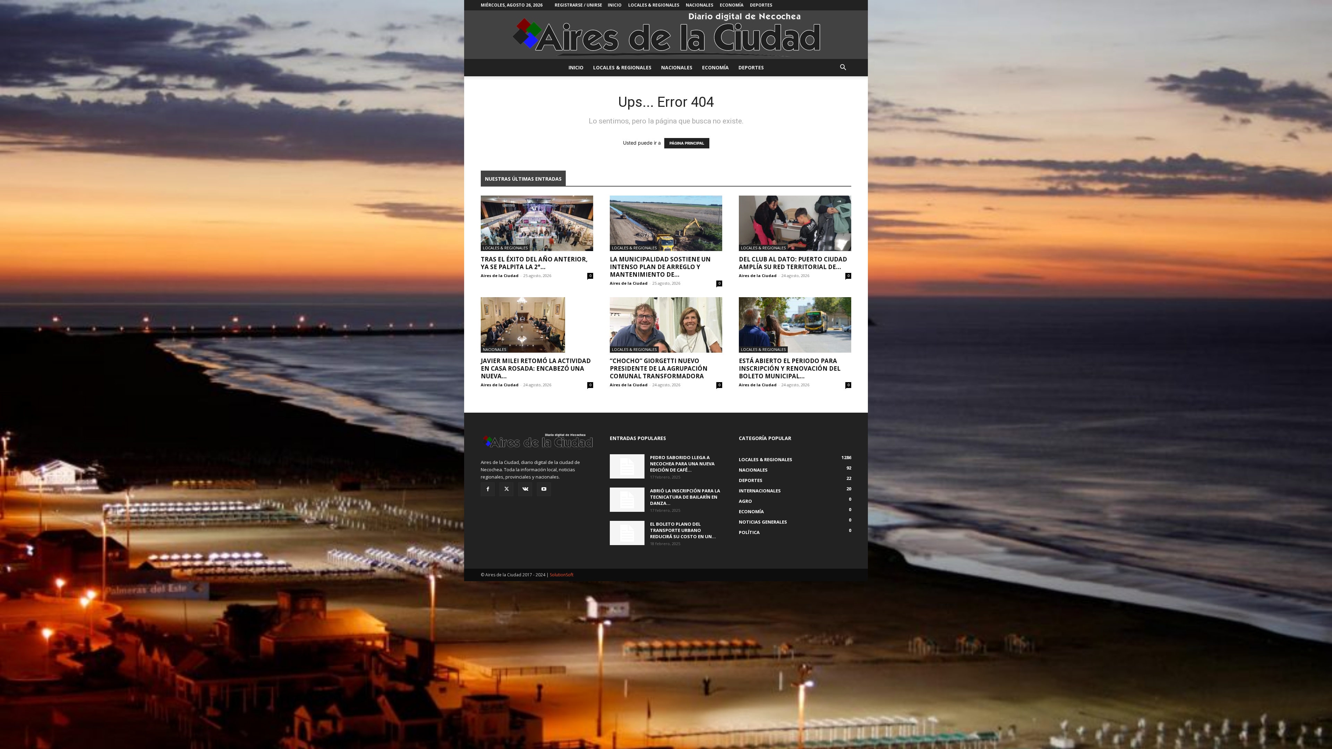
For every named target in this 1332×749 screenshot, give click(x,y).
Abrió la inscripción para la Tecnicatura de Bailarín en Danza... (685, 497)
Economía (731, 5)
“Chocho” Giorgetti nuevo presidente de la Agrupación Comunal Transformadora (659, 368)
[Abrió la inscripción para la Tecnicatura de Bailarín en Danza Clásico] (627, 500)
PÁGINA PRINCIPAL (686, 143)
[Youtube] (544, 489)
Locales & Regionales (653, 5)
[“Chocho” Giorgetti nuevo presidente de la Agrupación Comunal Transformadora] (666, 325)
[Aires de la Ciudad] (666, 34)
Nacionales (699, 5)
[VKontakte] (525, 489)
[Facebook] (488, 489)
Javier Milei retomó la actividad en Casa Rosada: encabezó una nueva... (536, 368)
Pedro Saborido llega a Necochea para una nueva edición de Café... (682, 463)
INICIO (615, 5)
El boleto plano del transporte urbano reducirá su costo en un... (683, 530)
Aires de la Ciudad (500, 275)
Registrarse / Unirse (578, 5)
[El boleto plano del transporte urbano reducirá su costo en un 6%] (627, 533)
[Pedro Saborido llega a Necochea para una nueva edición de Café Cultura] (627, 466)
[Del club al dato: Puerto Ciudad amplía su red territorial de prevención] (795, 223)
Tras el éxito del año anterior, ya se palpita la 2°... (534, 263)
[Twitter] (506, 489)
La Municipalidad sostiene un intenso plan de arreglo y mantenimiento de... (660, 266)
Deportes (761, 5)
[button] (843, 68)
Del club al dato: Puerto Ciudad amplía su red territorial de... (793, 263)
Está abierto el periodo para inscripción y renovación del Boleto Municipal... (789, 368)
